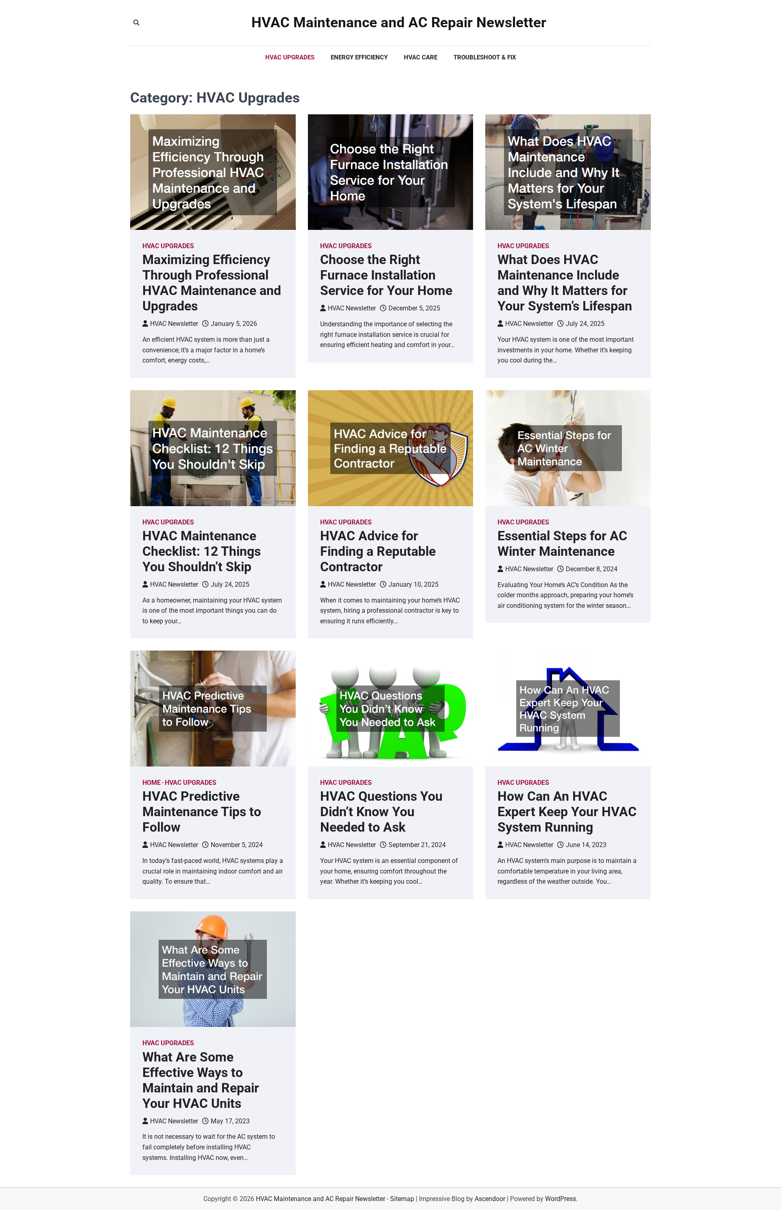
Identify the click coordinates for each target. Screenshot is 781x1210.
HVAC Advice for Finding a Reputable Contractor (378, 551)
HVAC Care (420, 57)
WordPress (560, 1199)
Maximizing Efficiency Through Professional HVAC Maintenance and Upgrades (211, 283)
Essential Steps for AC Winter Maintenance (562, 543)
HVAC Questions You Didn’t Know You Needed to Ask (381, 811)
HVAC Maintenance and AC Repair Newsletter (398, 22)
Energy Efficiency (359, 57)
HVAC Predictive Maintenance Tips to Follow (201, 811)
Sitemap (402, 1199)
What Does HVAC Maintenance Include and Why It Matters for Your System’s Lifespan (564, 283)
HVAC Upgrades (289, 57)
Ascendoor (490, 1199)
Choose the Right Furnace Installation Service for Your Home (386, 275)
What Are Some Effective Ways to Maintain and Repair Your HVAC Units (200, 1080)
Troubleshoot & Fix (485, 57)
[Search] (136, 23)
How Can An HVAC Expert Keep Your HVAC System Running (567, 811)
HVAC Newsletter (174, 324)
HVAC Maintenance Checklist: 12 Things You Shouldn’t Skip (201, 551)
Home (151, 782)
